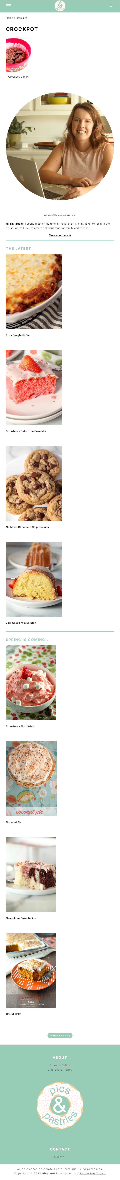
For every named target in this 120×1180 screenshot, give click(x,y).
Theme (101, 1173)
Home (9, 17)
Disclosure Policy (60, 1069)
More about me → (60, 235)
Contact (60, 1156)
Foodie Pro (88, 1173)
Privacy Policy (60, 1065)
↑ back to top (60, 1035)
